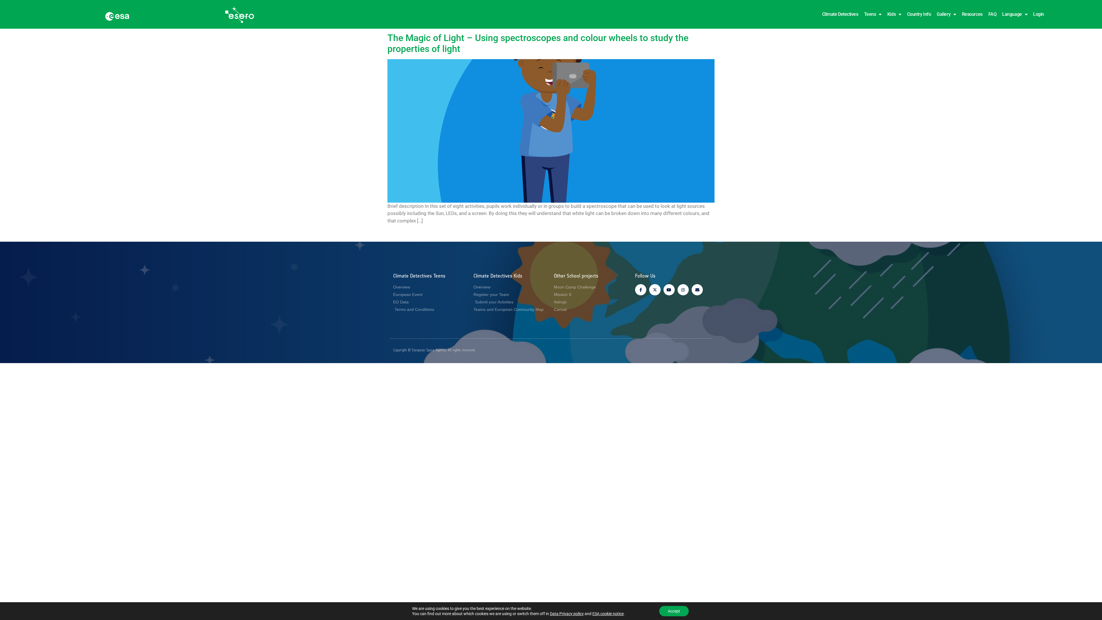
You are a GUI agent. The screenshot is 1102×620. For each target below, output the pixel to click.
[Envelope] (697, 289)
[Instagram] (683, 289)
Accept (674, 611)
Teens (870, 14)
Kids (891, 14)
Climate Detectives (840, 14)
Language (1012, 14)
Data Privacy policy (567, 613)
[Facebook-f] (640, 289)
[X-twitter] (654, 289)
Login (1038, 14)
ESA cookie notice (608, 613)
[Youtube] (669, 289)
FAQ (992, 14)
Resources (972, 14)
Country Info (919, 14)
